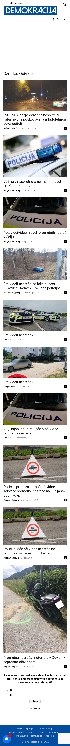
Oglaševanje (22, 735)
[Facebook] (53, 19)
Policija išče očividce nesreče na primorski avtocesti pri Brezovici (29, 551)
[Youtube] (63, 19)
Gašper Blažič (10, 128)
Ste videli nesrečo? (18, 335)
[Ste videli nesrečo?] (35, 315)
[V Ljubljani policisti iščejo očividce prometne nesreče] (35, 409)
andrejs (7, 339)
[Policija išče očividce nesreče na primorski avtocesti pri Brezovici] (35, 526)
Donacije (49, 735)
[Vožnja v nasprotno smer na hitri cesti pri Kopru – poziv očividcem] (35, 156)
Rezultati (35, 708)
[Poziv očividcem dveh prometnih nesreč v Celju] (35, 213)
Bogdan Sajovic (11, 500)
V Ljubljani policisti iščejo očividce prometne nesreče (30, 431)
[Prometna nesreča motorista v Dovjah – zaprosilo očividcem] (35, 609)
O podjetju (30, 728)
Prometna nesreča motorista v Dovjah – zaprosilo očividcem (34, 660)
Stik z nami (53, 732)
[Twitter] (58, 19)
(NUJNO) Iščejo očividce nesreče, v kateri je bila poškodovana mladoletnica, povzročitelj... (34, 119)
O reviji (18, 728)
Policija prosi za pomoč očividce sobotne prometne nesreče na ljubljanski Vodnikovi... (34, 491)
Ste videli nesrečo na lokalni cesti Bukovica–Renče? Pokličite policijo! (31, 286)
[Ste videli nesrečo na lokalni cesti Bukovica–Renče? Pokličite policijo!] (35, 264)
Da (11, 690)
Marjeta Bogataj (11, 190)
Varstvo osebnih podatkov (21, 732)
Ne (11, 695)
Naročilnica (36, 735)
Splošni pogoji (45, 728)
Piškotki (41, 732)
